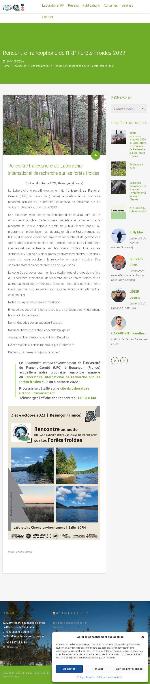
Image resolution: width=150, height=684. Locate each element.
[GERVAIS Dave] (118, 262)
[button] (143, 637)
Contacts (58, 627)
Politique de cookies (86, 677)
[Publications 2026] (118, 168)
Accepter (69, 668)
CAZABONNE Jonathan (128, 333)
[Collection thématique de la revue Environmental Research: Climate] (118, 186)
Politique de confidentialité (109, 677)
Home (6, 66)
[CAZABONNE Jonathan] (118, 323)
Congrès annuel (40, 66)
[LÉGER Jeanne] (118, 295)
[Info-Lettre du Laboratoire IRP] (118, 211)
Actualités (20, 66)
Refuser (98, 668)
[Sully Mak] (118, 235)
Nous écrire (13, 647)
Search (145, 108)
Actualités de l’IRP (72, 613)
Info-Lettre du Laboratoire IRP (70, 622)
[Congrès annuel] (95, 155)
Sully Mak (136, 232)
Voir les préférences (128, 668)
